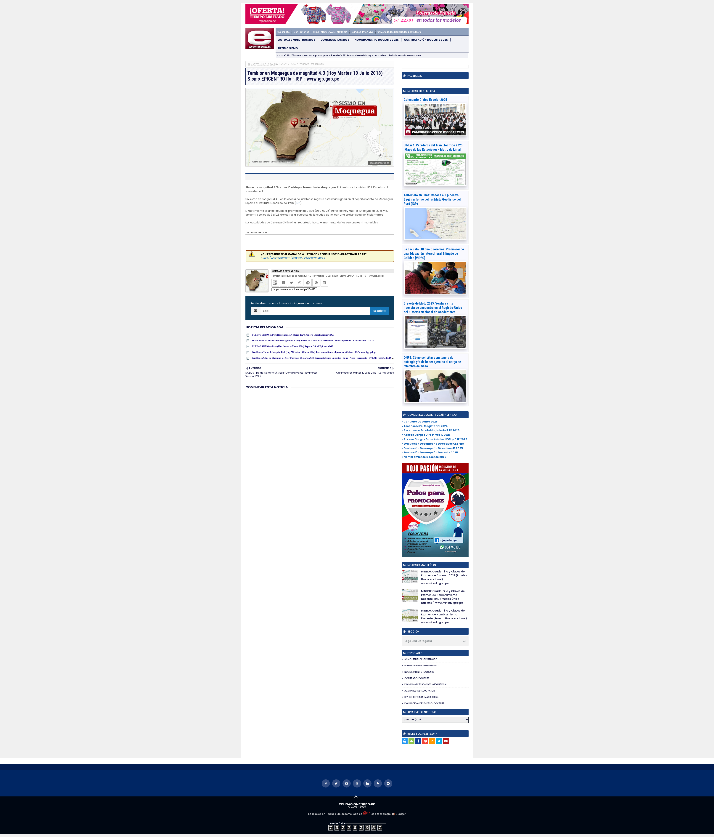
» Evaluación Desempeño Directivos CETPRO (433, 444)
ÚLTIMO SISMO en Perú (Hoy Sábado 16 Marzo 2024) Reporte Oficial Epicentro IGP (293, 335)
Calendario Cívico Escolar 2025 (425, 100)
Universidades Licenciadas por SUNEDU (399, 31)
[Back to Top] (356, 796)
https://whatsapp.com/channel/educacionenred (293, 258)
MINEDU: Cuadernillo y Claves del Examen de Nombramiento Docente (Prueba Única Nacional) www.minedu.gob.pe (444, 616)
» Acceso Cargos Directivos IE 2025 (426, 435)
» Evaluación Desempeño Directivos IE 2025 (432, 448)
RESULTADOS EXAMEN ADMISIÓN (330, 31)
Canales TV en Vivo (362, 31)
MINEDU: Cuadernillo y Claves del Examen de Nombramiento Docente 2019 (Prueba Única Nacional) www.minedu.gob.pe (443, 597)
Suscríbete (283, 31)
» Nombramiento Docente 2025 (424, 457)
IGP (298, 203)
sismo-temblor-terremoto (307, 64)
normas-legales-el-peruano (421, 665)
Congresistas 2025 (335, 39)
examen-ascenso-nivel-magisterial (425, 684)
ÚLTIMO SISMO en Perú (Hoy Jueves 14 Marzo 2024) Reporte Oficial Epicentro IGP (292, 346)
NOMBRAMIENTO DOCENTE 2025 (377, 39)
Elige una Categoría (418, 641)
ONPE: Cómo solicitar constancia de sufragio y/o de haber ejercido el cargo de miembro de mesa (432, 362)
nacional (284, 64)
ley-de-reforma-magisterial (421, 697)
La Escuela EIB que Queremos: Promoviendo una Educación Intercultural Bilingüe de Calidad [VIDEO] (434, 253)
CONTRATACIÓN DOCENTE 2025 (426, 39)
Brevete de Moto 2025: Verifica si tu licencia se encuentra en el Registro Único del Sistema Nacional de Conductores (433, 307)
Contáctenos (301, 31)
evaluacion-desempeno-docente (424, 703)
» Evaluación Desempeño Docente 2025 (430, 452)
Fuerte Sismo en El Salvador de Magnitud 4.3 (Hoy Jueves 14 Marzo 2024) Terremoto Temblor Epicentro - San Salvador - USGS (313, 340)
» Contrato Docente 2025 (420, 421)
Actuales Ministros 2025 (296, 39)
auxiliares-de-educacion (419, 690)
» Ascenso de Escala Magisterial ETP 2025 (430, 430)
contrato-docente (416, 678)
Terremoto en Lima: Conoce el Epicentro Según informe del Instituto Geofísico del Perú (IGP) (432, 199)
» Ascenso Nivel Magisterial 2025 (425, 426)
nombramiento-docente (419, 671)
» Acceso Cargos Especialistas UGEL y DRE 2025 (434, 439)
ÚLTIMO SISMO (288, 48)
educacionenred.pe (256, 232)
